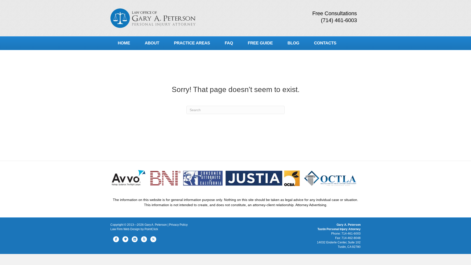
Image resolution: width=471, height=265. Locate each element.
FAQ (229, 43)
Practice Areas (192, 43)
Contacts (325, 43)
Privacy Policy (178, 224)
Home (124, 43)
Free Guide (260, 43)
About (152, 43)
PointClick (151, 229)
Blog (293, 43)
